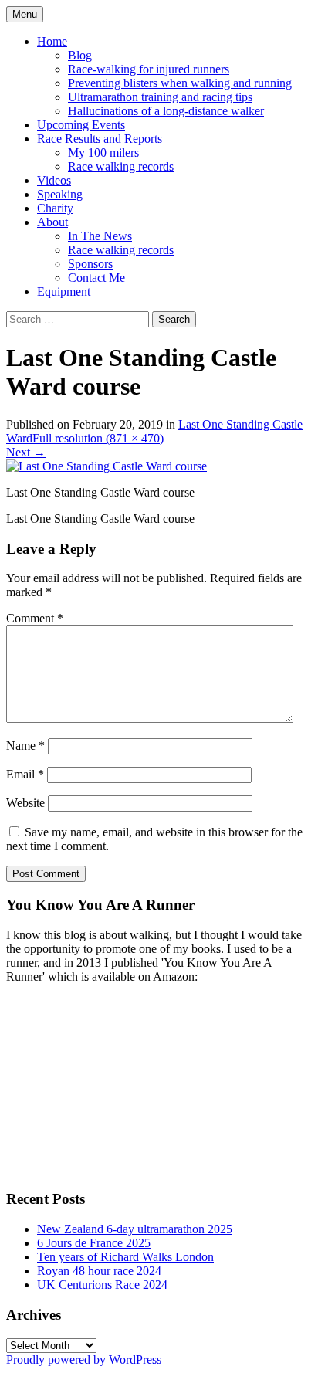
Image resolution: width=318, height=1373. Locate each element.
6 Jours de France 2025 (94, 1242)
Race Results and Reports (99, 138)
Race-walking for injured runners (148, 69)
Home (52, 41)
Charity (55, 208)
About (52, 222)
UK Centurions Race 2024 (102, 1284)
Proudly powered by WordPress (83, 1359)
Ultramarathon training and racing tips (160, 96)
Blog (80, 55)
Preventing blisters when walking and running (180, 83)
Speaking (60, 194)
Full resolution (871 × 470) (98, 438)
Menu (24, 14)
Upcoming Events (81, 124)
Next (26, 452)
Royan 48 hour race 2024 (99, 1270)
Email (25, 774)
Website (25, 802)
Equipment (63, 291)
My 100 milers (103, 152)
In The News (100, 235)
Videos (54, 180)
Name (25, 745)
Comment (34, 618)
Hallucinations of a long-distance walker (166, 110)
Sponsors (90, 263)
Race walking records (121, 166)
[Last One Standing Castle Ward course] (106, 466)
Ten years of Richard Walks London (125, 1256)
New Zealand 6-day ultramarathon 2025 (134, 1229)
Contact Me (96, 277)
